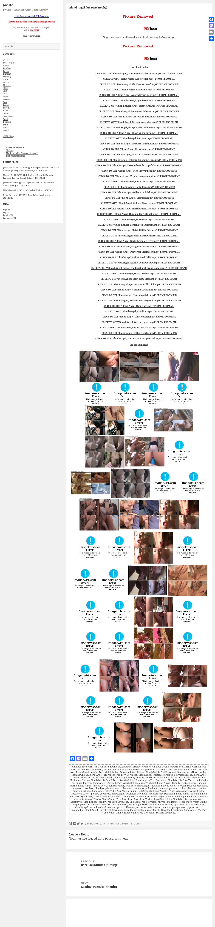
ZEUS (5, 96)
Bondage (7, 68)
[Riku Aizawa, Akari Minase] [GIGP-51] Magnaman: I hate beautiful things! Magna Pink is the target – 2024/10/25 (31, 169)
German (124, 823)
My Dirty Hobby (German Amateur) (22, 153)
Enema (6, 71)
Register (6, 209)
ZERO (5, 93)
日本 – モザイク (9, 62)
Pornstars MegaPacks (15, 155)
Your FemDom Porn (31, 36)
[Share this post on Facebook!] (74, 823)
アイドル (7, 59)
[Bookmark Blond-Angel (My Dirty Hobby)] (82, 823)
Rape (5, 110)
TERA (5, 88)
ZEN (5, 90)
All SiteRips (8, 136)
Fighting (7, 76)
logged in (94, 838)
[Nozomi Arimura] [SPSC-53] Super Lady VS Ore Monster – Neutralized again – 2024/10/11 (29, 184)
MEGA (6, 82)
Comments (9, 218)
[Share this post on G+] (70, 823)
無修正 (6, 130)
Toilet (5, 113)
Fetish (5, 124)
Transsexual (8, 116)
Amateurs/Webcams (15, 147)
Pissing (6, 105)
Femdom (7, 74)
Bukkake (7, 122)
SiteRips (9, 150)
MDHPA (137, 823)
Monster (7, 85)
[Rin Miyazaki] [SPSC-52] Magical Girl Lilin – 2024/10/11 (28, 190)
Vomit (5, 119)
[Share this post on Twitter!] (78, 823)
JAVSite (8, 5)
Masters (6, 99)
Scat (5, 102)
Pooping (6, 107)
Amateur (114, 823)
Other (5, 127)
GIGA (5, 79)
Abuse (5, 65)
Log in (6, 212)
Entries (8, 215)
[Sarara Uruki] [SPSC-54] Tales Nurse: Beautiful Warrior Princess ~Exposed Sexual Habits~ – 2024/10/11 (28, 176)
